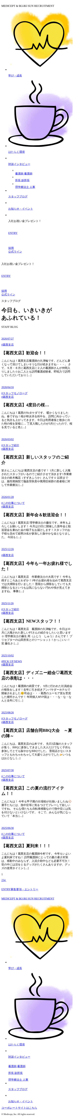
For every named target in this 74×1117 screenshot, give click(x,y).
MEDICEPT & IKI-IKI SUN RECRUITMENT (27, 898)
